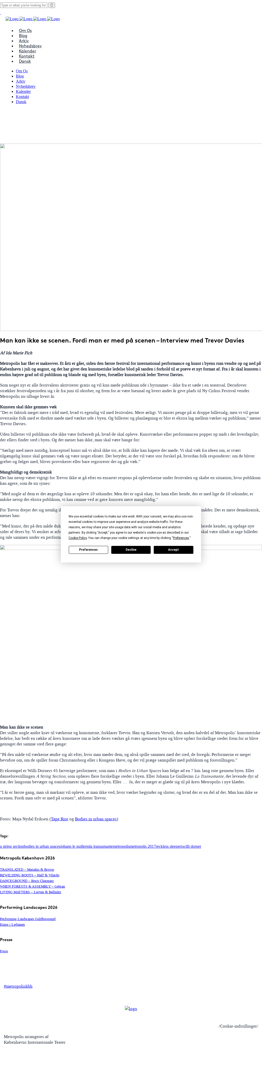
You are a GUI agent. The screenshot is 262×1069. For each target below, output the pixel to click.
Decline (131, 550)
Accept (173, 550)
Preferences (88, 550)
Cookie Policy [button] (78, 538)
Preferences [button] (181, 538)
